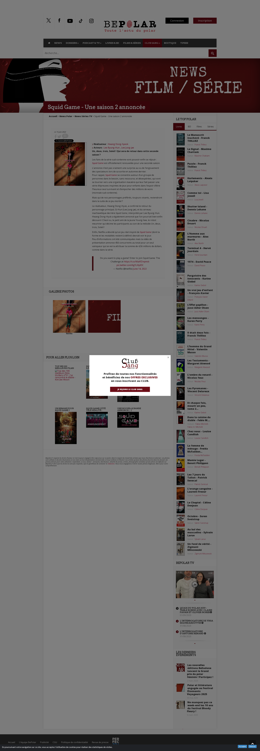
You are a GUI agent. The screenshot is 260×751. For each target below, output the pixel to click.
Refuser (252, 746)
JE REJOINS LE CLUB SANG (130, 389)
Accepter (242, 746)
